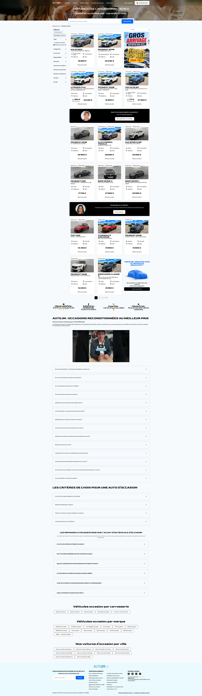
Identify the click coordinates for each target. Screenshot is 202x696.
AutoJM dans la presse (95, 680)
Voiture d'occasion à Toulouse (103, 649)
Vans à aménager (93, 689)
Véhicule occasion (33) (60, 45)
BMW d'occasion (127, 630)
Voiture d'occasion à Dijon (84, 657)
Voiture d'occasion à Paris (122, 649)
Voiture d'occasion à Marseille (84, 653)
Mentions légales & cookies (125, 693)
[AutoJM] (57, 3)
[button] (101, 369)
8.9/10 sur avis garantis (63, 309)
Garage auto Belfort (112, 682)
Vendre (75, 3)
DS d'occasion (106, 626)
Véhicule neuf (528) (60, 42)
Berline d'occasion (75, 612)
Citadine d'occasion (61, 612)
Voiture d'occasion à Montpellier (64, 653)
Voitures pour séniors (94, 687)
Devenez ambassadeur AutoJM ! (115, 678)
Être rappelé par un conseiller (124, 119)
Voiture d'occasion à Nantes (122, 653)
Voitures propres (93, 682)
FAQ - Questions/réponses (96, 673)
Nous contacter (119, 212)
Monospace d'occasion (103, 612)
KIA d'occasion (75, 630)
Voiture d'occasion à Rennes (83, 649)
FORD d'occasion (131, 626)
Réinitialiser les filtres (59, 35)
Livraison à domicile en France (114, 673)
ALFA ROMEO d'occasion (92, 626)
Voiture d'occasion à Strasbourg (64, 657)
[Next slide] (147, 50)
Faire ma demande (137, 289)
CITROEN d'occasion (76, 626)
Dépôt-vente (84, 3)
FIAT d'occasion (119, 626)
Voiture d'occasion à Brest (103, 653)
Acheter (67, 3)
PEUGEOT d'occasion (61, 626)
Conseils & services (97, 3)
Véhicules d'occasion (112, 680)
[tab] (135, 66)
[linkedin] (140, 674)
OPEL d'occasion (88, 630)
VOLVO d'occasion (114, 630)
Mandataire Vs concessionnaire (115, 687)
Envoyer (80, 677)
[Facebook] (129, 674)
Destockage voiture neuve (96, 678)
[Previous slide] (126, 50)
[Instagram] (136, 674)
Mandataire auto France (113, 675)
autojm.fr (101, 666)
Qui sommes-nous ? (112, 689)
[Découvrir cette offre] (82, 50)
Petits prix (109, 3)
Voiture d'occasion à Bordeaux (64, 649)
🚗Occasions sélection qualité (96, 684)
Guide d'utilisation (93, 675)
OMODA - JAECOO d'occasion (63, 634)
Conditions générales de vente (142, 693)
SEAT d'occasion (101, 630)
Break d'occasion (88, 612)
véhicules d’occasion (60, 324)
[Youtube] (132, 674)
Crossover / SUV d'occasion (121, 612)
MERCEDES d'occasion (61, 630)
